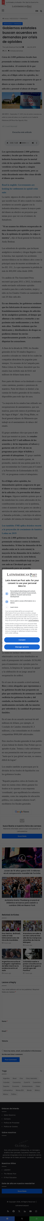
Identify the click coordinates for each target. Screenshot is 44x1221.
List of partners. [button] (33, 620)
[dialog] (22, 610)
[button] (22, 607)
